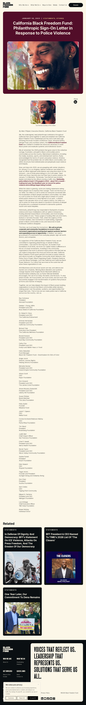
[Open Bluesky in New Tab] (51, 698)
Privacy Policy (45, 693)
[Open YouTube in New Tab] (45, 698)
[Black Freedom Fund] (8, 5)
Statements (49, 18)
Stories (60, 18)
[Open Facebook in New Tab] (48, 698)
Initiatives (19, 664)
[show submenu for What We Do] (40, 4)
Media (55, 5)
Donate (75, 5)
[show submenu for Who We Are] (28, 4)
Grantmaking (20, 662)
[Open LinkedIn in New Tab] (42, 698)
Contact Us (63, 5)
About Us (5, 662)
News (18, 674)
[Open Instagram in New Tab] (54, 698)
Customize (11, 698)
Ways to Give (46, 5)
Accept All (33, 698)
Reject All (22, 698)
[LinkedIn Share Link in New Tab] (75, 102)
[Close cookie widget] (38, 684)
